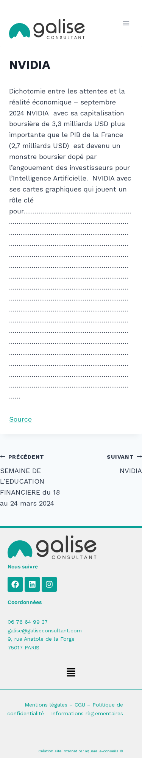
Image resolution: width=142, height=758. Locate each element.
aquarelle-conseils (102, 751)
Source (20, 419)
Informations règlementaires (87, 713)
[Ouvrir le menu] (126, 23)
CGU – (83, 705)
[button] (70, 673)
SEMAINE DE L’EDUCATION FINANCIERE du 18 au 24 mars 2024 (30, 480)
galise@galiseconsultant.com (45, 630)
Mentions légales (46, 705)
